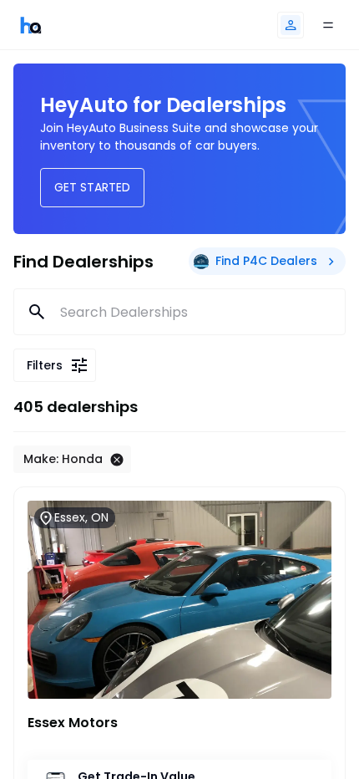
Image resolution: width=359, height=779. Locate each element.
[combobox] (180, 312)
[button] (290, 25)
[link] (30, 24)
